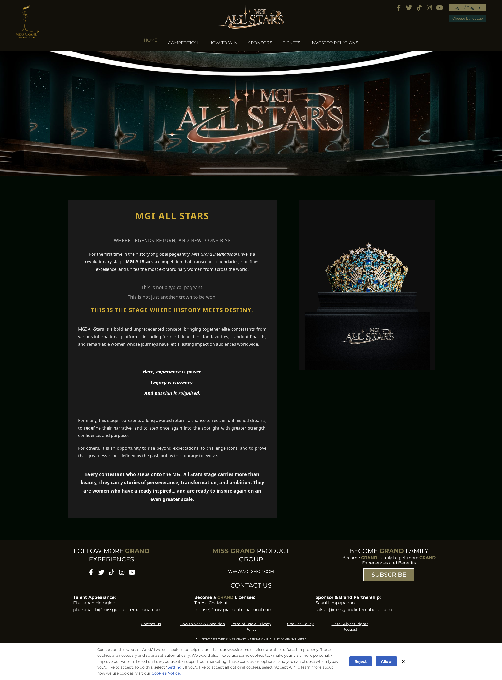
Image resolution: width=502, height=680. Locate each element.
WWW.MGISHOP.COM (251, 571)
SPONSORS (260, 42)
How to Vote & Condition (202, 624)
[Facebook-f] (399, 8)
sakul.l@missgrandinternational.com (354, 609)
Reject (361, 661)
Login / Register (467, 7)
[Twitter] (409, 8)
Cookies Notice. (166, 673)
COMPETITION (183, 42)
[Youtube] (440, 8)
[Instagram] (429, 8)
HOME (150, 40)
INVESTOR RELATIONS (334, 42)
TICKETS (291, 42)
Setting (175, 667)
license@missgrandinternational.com (233, 609)
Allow (386, 661)
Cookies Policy (300, 624)
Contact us (151, 624)
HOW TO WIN (223, 42)
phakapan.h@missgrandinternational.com (117, 609)
